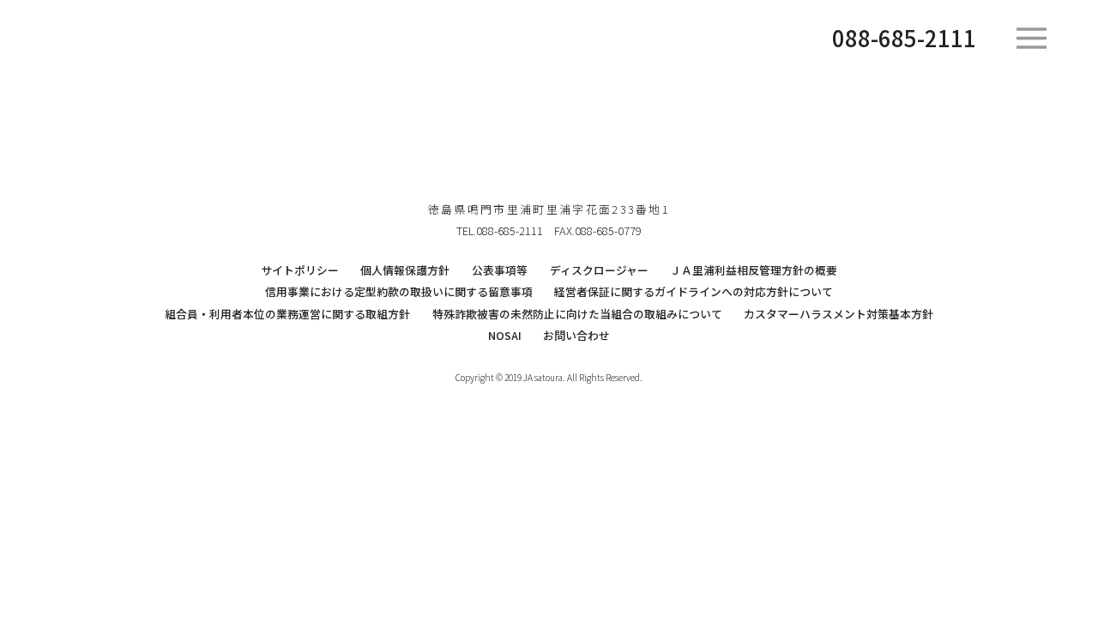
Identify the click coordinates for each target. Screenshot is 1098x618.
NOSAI (505, 335)
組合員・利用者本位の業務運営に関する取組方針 (287, 314)
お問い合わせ (576, 335)
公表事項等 (500, 270)
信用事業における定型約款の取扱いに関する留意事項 (399, 291)
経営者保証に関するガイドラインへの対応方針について (693, 291)
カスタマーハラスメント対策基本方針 (838, 314)
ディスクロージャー (599, 270)
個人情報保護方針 (404, 270)
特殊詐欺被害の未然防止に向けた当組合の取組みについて (577, 314)
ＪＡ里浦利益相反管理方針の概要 (753, 270)
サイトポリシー (300, 270)
